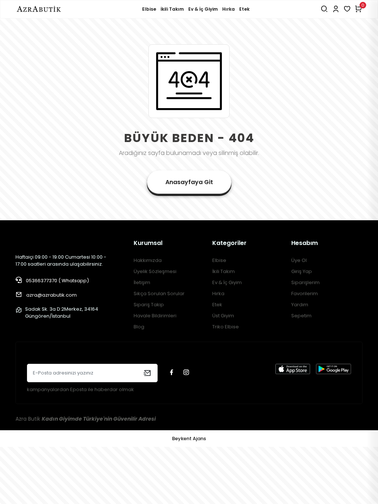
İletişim (142, 282)
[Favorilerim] (347, 9)
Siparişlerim (305, 282)
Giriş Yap (301, 271)
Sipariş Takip (149, 304)
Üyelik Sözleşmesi (155, 271)
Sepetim (301, 315)
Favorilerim (304, 293)
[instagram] (187, 372)
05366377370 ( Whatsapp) (57, 280)
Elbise (149, 9)
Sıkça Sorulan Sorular (159, 293)
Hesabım (304, 243)
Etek (244, 9)
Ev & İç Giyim (203, 9)
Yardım (299, 304)
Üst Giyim (223, 315)
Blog (139, 326)
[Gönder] (147, 373)
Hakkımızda (148, 260)
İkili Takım (172, 9)
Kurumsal (148, 243)
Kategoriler (229, 243)
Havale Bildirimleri (155, 315)
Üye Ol (299, 260)
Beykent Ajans (189, 438)
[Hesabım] (336, 9)
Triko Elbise (225, 326)
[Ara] (324, 9)
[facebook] (172, 372)
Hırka (228, 9)
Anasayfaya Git (189, 182)
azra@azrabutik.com (51, 294)
